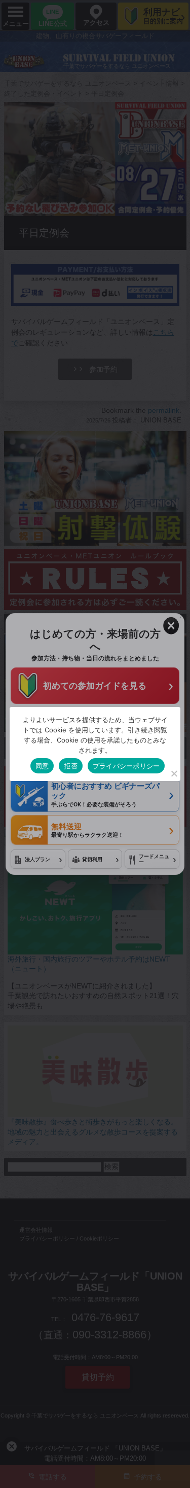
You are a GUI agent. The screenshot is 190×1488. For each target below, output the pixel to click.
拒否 (71, 766)
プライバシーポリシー (126, 766)
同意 (42, 766)
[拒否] (174, 773)
